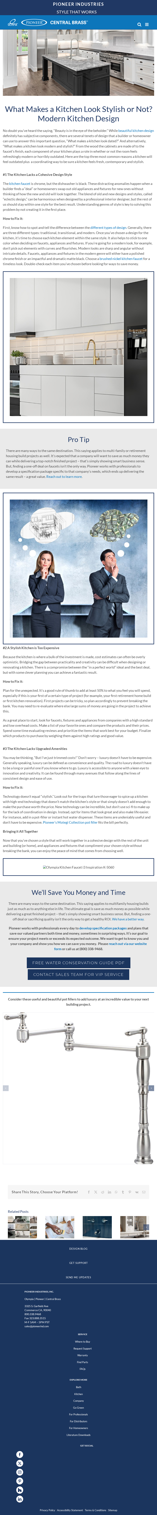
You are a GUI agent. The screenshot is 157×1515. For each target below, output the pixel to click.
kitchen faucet (19, 183)
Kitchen (78, 1394)
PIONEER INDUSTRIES (78, 4)
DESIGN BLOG (78, 1248)
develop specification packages (103, 928)
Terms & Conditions (95, 1510)
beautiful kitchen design (136, 130)
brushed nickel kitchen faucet (121, 258)
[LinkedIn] (19, 1499)
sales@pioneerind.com (37, 1326)
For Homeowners (78, 1428)
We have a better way (128, 919)
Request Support (83, 1348)
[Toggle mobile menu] (147, 24)
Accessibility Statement (70, 1510)
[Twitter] (19, 1463)
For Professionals (78, 1414)
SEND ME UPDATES (78, 1277)
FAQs (83, 1368)
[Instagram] (19, 1472)
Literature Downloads (79, 1434)
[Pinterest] (19, 1481)
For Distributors (78, 1421)
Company (78, 1400)
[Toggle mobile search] (139, 24)
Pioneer (40, 1299)
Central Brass (53, 1299)
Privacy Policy (47, 1510)
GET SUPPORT (78, 1262)
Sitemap (112, 1510)
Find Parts (82, 1362)
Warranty (82, 1355)
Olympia (29, 1299)
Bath (78, 1387)
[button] (6, 1088)
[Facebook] (19, 1454)
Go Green (78, 1407)
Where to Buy (82, 1341)
